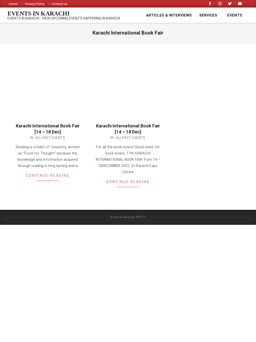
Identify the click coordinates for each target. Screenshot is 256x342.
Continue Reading (48, 176)
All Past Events (50, 138)
